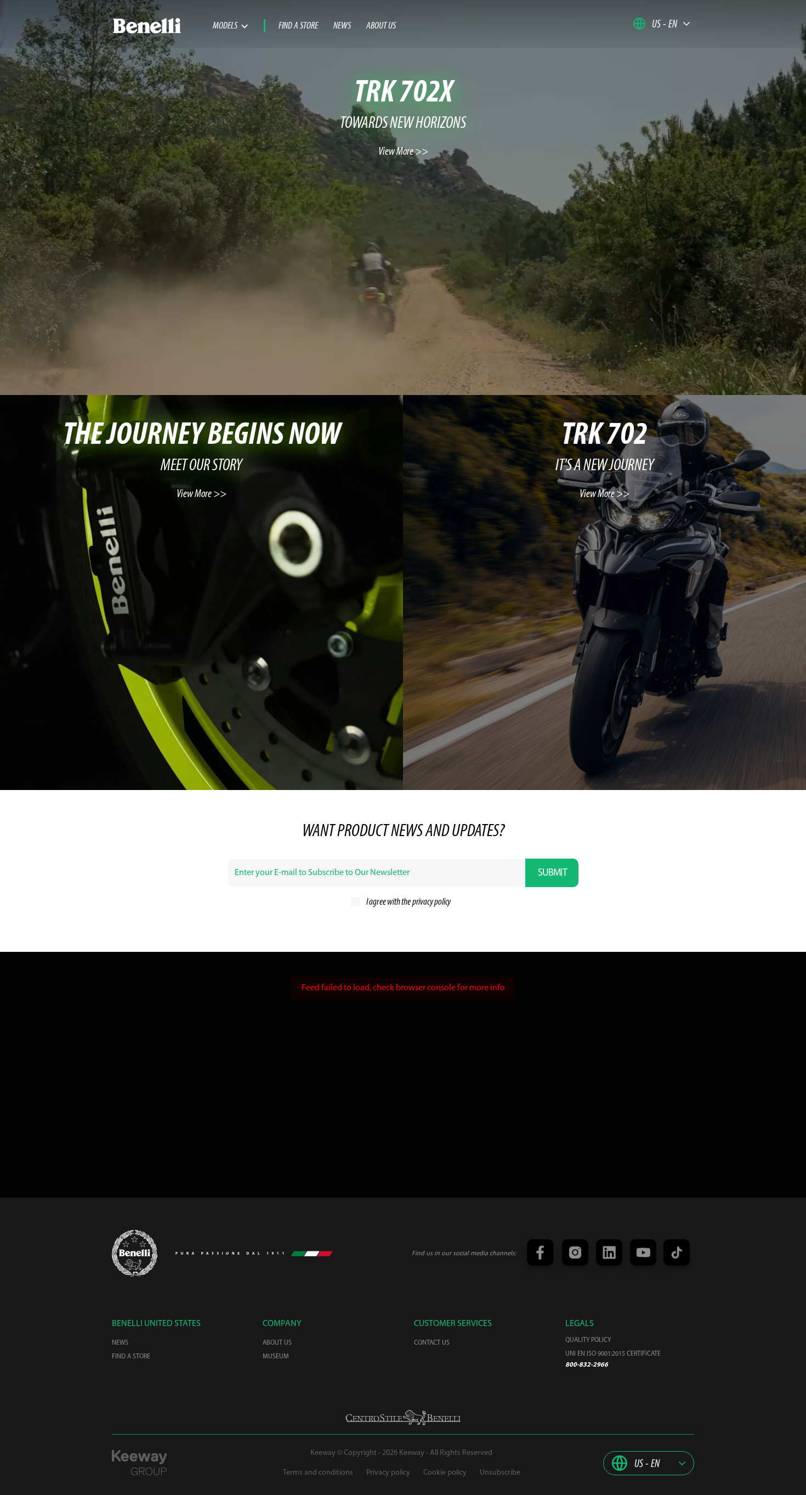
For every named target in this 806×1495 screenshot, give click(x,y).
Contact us (432, 1343)
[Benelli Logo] (162, 25)
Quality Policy (588, 1340)
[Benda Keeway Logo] (134, 1253)
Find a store (298, 26)
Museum (276, 1356)
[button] (661, 23)
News (342, 26)
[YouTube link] (641, 1253)
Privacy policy (388, 1473)
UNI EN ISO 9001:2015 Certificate (613, 1354)
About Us (381, 26)
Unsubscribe (500, 1473)
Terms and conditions (318, 1473)
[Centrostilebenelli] (403, 1417)
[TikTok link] (675, 1253)
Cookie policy (445, 1473)
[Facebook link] (539, 1253)
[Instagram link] (573, 1253)
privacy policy (431, 902)
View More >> (403, 151)
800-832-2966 (586, 1365)
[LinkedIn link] (607, 1253)
